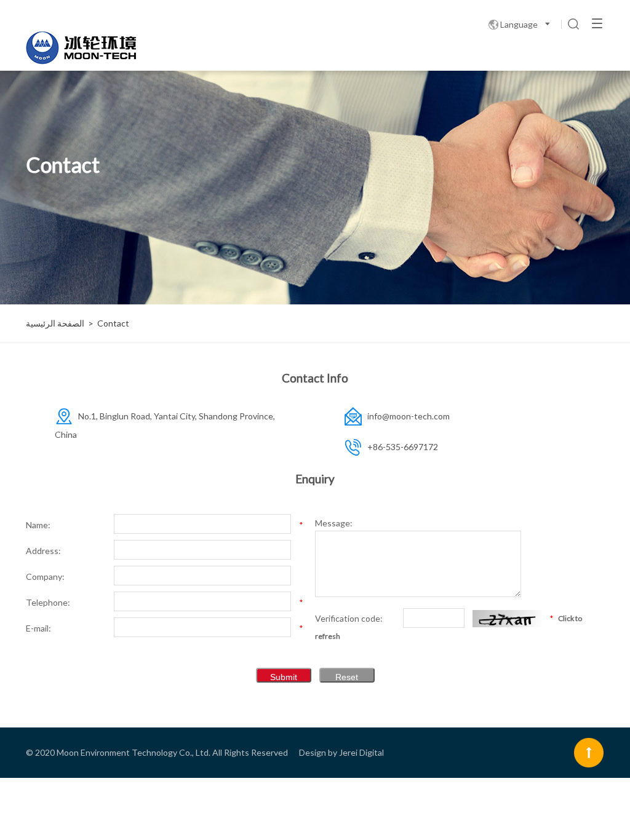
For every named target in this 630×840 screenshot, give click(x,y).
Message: (334, 523)
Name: (38, 525)
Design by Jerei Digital (341, 752)
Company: (45, 576)
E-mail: (38, 628)
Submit (283, 677)
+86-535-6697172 (402, 447)
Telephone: (48, 602)
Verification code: (349, 618)
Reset (346, 677)
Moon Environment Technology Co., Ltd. (133, 752)
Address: (43, 550)
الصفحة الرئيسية (55, 323)
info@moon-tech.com (408, 416)
